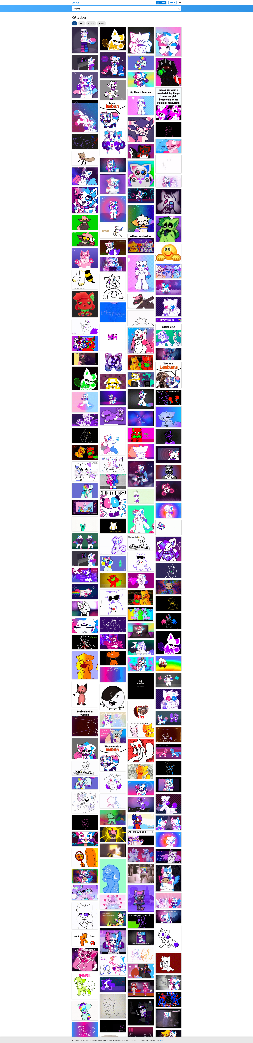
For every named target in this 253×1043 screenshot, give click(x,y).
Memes (101, 23)
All (74, 23)
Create (162, 2)
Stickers (91, 23)
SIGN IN (172, 2)
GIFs (81, 23)
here (161, 1040)
